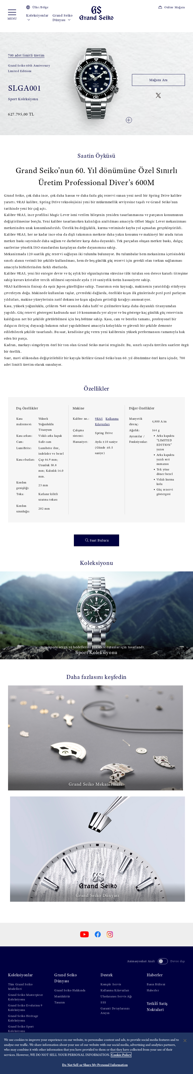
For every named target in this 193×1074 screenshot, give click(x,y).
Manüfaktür (62, 996)
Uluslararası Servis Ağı (116, 996)
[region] (96, 1053)
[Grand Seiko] (96, 12)
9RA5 (99, 418)
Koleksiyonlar (37, 15)
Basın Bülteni (156, 984)
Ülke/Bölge (40, 7)
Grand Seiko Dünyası (63, 17)
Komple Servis (111, 984)
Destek (107, 975)
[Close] (184, 1040)
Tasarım (59, 1002)
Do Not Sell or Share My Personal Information (95, 1065)
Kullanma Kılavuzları (115, 990)
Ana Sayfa (13, 30)
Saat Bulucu (99, 540)
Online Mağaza (174, 7)
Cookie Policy (121, 1055)
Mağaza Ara (158, 80)
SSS (103, 1002)
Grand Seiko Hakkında (69, 990)
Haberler (155, 975)
